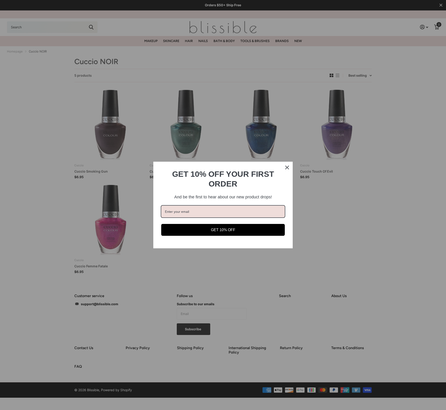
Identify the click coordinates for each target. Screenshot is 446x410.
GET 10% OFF (223, 230)
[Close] (287, 167)
